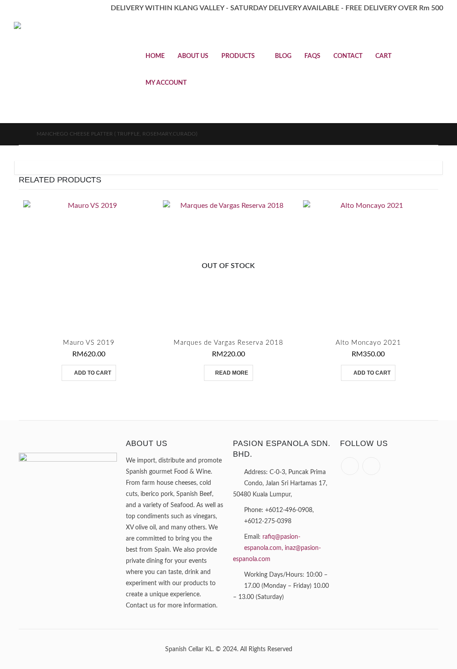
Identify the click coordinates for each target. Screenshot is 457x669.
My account (166, 83)
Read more (231, 373)
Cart (383, 56)
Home (155, 56)
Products (238, 56)
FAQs (312, 56)
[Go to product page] (88, 265)
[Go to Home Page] (21, 134)
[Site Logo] (69, 70)
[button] (437, 69)
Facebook (350, 466)
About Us (193, 56)
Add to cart (92, 373)
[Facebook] (20, 8)
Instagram (371, 466)
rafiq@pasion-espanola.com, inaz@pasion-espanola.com (277, 547)
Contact (347, 56)
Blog (283, 56)
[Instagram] (37, 8)
